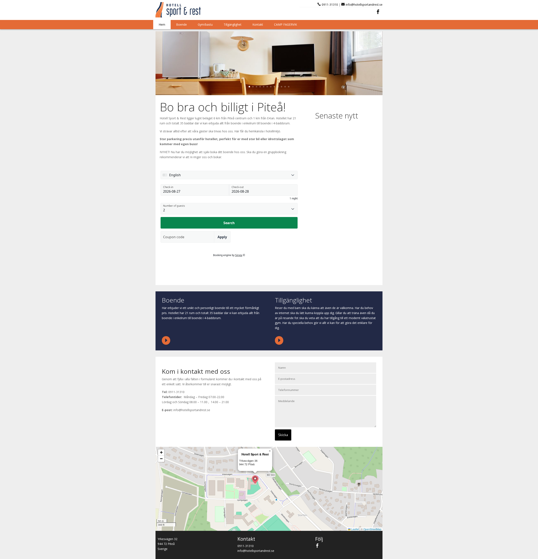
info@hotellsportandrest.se (364, 5)
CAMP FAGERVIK (285, 24)
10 (281, 86)
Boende (181, 24)
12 (288, 86)
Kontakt (257, 24)
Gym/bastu (205, 24)
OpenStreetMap (372, 529)
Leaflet (355, 529)
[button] (255, 479)
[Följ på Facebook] (378, 11)
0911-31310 (330, 5)
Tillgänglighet (232, 24)
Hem (162, 24)
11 (285, 86)
